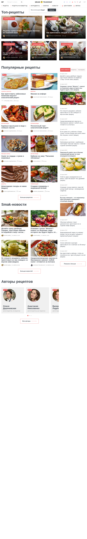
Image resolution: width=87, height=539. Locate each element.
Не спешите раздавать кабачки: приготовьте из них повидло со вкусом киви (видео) (14, 260)
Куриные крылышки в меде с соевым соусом (13, 127)
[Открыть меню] (2, 2)
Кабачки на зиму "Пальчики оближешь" (42, 157)
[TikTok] (80, 2)
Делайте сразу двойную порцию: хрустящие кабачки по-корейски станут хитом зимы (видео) (13, 231)
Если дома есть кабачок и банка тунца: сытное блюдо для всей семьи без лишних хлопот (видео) (72, 133)
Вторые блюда (35, 123)
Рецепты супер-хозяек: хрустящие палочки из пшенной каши (21, 32)
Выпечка (33, 91)
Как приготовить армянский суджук (12, 53)
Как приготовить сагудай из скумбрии (62, 33)
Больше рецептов (26, 197)
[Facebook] (64, 2)
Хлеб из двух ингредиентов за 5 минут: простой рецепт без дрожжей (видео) (72, 178)
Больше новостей (26, 271)
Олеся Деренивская (9, 191)
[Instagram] (77, 2)
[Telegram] (69, 2)
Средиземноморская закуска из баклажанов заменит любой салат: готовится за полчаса (44, 260)
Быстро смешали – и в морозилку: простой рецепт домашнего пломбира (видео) (72, 199)
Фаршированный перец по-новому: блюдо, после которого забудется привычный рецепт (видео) (71, 234)
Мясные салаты (5, 153)
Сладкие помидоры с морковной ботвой (40, 187)
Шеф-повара (68, 5)
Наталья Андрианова (12, 35)
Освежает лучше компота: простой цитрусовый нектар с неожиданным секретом (72, 189)
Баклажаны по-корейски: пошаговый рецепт (69, 53)
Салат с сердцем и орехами (41, 54)
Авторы (77, 5)
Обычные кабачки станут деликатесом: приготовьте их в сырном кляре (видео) (70, 223)
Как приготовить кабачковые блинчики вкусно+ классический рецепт (13, 95)
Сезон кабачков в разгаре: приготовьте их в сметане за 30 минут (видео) (73, 244)
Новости (55, 5)
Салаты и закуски (9, 18)
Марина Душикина (38, 191)
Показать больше (70, 264)
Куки (42, 10)
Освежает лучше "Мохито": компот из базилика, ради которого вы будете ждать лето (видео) (44, 231)
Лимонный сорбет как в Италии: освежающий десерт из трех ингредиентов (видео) (71, 154)
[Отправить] (21, 2)
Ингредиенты (35, 5)
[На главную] (43, 2)
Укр (84, 2)
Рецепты (6, 5)
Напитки (46, 5)
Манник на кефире (38, 94)
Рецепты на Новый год (19, 5)
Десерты (3, 183)
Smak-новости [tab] (65, 69)
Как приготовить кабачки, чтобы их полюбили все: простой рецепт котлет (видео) (73, 255)
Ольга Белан (36, 161)
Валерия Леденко (57, 307)
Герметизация (34, 183)
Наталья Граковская (39, 265)
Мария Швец (7, 235)
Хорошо (51, 10)
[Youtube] (72, 2)
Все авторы (26, 321)
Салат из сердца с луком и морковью (12, 157)
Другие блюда (5, 123)
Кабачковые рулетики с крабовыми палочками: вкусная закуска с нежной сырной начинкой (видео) (72, 143)
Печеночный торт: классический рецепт (40, 127)
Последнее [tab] (81, 69)
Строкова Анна (8, 100)
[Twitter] (75, 2)
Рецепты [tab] (73, 69)
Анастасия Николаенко (41, 57)
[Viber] (67, 2)
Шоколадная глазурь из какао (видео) (14, 187)
